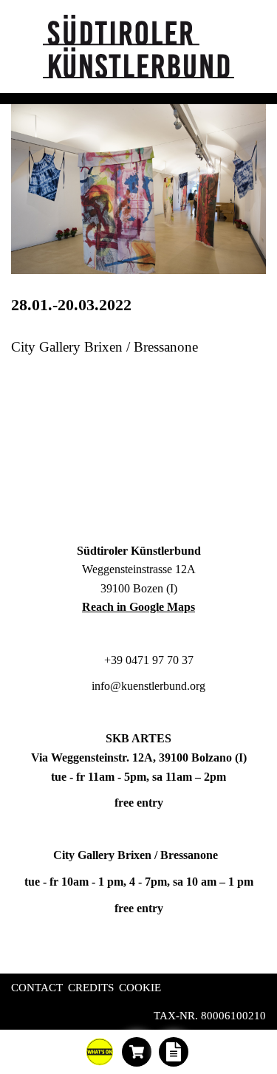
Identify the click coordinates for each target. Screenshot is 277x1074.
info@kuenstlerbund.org (147, 686)
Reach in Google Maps (138, 607)
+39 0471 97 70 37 (147, 660)
